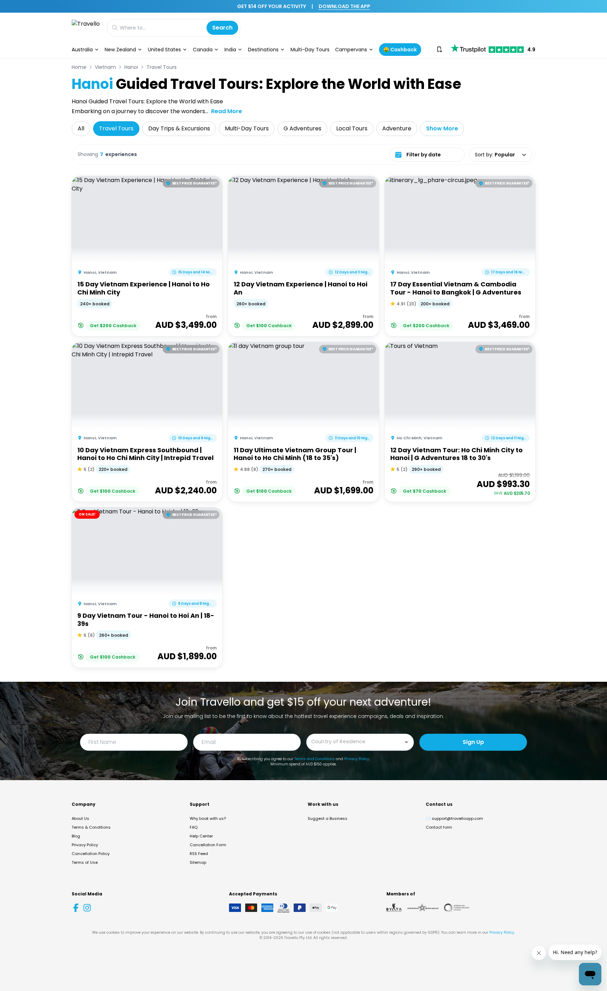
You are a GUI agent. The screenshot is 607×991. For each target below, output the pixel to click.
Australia (82, 49)
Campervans (351, 49)
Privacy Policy (356, 759)
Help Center (201, 836)
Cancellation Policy (91, 853)
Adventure (396, 128)
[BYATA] (394, 907)
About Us (80, 818)
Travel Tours (161, 67)
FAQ (193, 827)
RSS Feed (199, 853)
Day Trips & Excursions (179, 128)
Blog (76, 836)
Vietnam (105, 67)
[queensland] (456, 907)
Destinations (263, 49)
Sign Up (473, 742)
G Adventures (302, 128)
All (81, 128)
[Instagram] (87, 907)
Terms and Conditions (314, 759)
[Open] (406, 742)
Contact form (439, 827)
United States (164, 49)
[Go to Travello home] (86, 27)
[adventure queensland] (422, 907)
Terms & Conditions (91, 827)
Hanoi (131, 67)
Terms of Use (85, 862)
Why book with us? (208, 818)
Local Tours (351, 128)
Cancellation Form (208, 845)
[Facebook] (76, 907)
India (230, 49)
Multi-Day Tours (310, 49)
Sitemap (198, 862)
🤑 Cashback (400, 49)
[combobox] (354, 742)
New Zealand (120, 49)
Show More (442, 128)
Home (79, 67)
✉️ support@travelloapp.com (454, 818)
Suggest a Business (327, 818)
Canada (203, 49)
